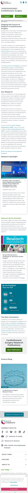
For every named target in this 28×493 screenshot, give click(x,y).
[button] (21, 3)
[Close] (26, 476)
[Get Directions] (23, 3)
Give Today (5, 470)
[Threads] (15, 432)
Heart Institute (5, 51)
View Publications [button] (14, 350)
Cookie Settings (14, 485)
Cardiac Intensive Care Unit (9, 330)
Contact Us (19, 16)
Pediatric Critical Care (7, 325)
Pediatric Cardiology (17, 323)
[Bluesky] (11, 432)
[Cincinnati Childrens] (14, 421)
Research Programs (13, 414)
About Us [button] (6, 464)
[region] (14, 483)
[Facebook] (2, 432)
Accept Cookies (14, 489)
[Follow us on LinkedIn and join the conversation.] (19, 432)
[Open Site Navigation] (26, 3)
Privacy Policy (13, 482)
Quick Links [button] (7, 454)
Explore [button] (5, 459)
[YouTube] (2, 436)
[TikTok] (24, 432)
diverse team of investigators (12, 66)
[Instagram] (6, 432)
